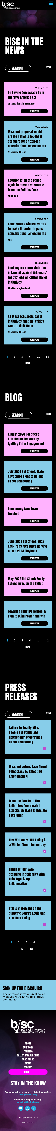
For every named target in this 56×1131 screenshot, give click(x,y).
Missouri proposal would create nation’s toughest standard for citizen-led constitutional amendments (27, 138)
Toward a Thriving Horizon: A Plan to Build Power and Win (27, 614)
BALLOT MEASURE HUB (28, 1055)
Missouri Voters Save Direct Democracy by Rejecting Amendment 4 (28, 771)
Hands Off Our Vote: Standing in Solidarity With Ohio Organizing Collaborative (27, 876)
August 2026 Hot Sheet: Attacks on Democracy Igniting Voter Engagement (26, 439)
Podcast (28, 1067)
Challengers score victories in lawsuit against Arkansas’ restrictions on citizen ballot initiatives (27, 275)
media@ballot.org (28, 1102)
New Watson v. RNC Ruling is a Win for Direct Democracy (27, 842)
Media (28, 1063)
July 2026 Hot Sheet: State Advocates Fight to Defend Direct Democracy (26, 476)
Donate (28, 1072)
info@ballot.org (28, 1094)
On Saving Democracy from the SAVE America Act (26, 95)
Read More (34, 111)
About (28, 1043)
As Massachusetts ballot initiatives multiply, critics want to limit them (26, 321)
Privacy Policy (24, 1117)
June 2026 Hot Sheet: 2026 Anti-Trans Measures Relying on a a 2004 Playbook (27, 546)
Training (28, 1051)
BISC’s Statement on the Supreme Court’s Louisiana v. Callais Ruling (27, 913)
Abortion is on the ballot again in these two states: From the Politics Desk (26, 185)
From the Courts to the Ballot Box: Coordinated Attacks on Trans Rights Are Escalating (28, 808)
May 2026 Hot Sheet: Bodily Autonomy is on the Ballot (26, 581)
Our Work (28, 1047)
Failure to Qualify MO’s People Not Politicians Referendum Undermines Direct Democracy (25, 734)
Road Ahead (28, 1059)
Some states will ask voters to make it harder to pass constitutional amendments (27, 229)
